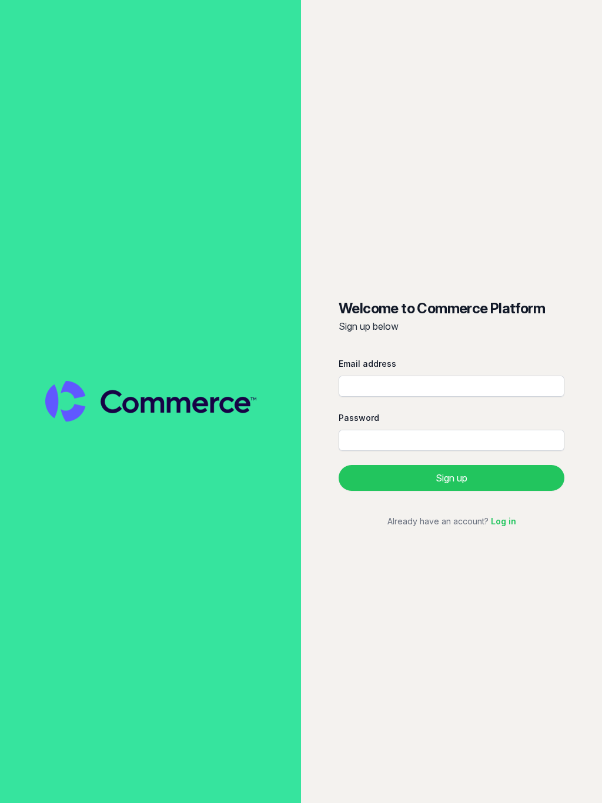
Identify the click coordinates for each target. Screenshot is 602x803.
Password (359, 418)
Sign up (451, 478)
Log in (503, 521)
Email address (367, 364)
